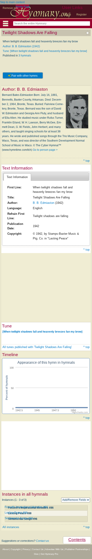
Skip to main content (12, 2)
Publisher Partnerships (76, 549)
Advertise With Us (54, 549)
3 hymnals (25, 55)
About (5, 549)
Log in (67, 14)
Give (36, 554)
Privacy (26, 549)
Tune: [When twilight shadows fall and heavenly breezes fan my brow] (45, 51)
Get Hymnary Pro (49, 554)
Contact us (42, 540)
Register (81, 14)
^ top (86, 160)
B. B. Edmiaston (43, 202)
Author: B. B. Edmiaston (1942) (21, 46)
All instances (10, 527)
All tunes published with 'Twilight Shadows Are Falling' (37, 347)
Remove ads (10, 8)
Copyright (16, 549)
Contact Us (37, 549)
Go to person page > (45, 149)
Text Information (17, 177)
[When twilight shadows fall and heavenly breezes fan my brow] (42, 331)
